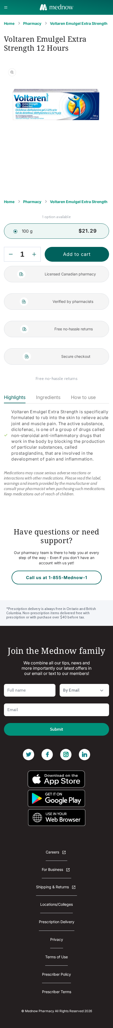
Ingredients (48, 397)
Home (9, 23)
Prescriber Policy (56, 974)
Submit (56, 729)
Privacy (56, 939)
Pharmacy (32, 23)
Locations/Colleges (56, 904)
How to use (83, 397)
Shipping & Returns (53, 887)
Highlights (14, 397)
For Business (53, 869)
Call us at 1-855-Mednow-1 (56, 577)
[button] (6, 7)
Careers (53, 852)
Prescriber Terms (56, 991)
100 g (27, 231)
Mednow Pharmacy (39, 1011)
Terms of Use (56, 957)
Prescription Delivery (56, 921)
